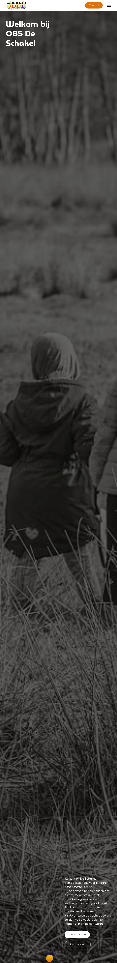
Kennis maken (77, 934)
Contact (94, 5)
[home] (16, 5)
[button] (108, 5)
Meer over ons (77, 944)
